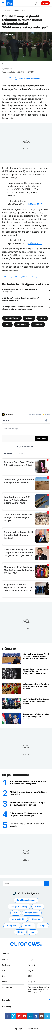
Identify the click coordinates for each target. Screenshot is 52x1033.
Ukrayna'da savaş (19, 906)
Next (4, 970)
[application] (26, 46)
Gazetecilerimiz (8, 987)
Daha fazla (6, 1007)
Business (6, 965)
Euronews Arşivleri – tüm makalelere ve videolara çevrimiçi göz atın (38, 989)
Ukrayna (36, 919)
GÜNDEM (9, 649)
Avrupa (5, 959)
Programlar (32, 981)
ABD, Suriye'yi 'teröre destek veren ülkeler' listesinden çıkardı (20, 299)
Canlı (45, 3)
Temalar (5, 953)
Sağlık (30, 970)
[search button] (46, 883)
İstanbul (28, 925)
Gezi (4, 976)
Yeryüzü (31, 965)
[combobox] (26, 883)
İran (33, 932)
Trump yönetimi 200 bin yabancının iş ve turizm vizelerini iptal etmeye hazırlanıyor (23, 307)
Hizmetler (6, 1000)
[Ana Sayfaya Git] (9, 3)
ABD (23, 10)
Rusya (42, 925)
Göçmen (38, 324)
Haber (9, 10)
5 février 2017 (35, 204)
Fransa (38, 906)
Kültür (20, 932)
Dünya (16, 10)
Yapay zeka (12, 925)
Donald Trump (11, 318)
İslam (42, 318)
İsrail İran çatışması (26, 900)
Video (4, 981)
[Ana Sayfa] (3, 10)
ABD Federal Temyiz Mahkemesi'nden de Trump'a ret (19, 290)
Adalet (29, 318)
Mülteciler (21, 324)
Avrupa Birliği (18, 919)
